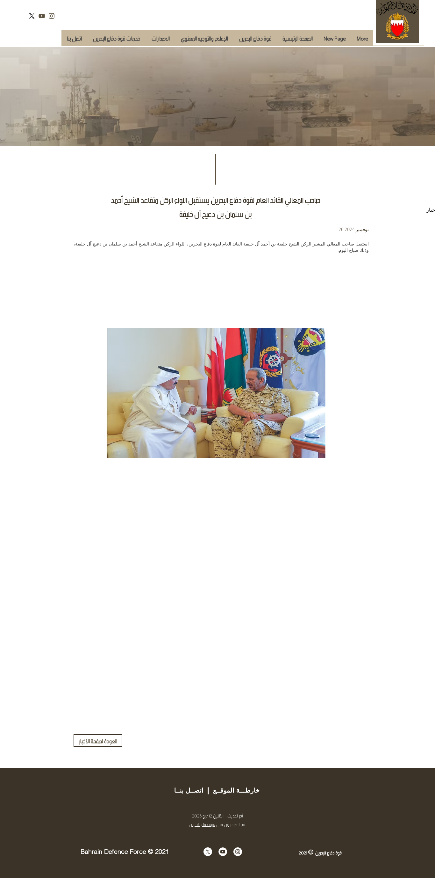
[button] (116, 38)
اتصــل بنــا (188, 790)
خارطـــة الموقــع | (231, 790)
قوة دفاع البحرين (202, 824)
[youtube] (42, 16)
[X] (32, 16)
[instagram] (51, 16)
